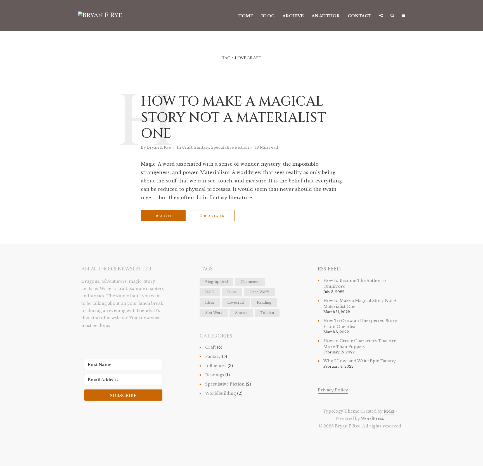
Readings (214, 374)
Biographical (216, 282)
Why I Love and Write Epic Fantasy (359, 360)
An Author (326, 15)
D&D (209, 292)
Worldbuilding (220, 393)
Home (245, 15)
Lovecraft (235, 302)
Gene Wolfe (260, 292)
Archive (293, 15)
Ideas (209, 302)
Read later (214, 216)
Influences (215, 365)
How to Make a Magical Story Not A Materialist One (233, 118)
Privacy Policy (333, 390)
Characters (250, 282)
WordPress (372, 418)
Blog (268, 15)
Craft (187, 147)
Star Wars (213, 313)
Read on (163, 216)
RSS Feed (329, 268)
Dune (232, 292)
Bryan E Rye (159, 147)
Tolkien (267, 313)
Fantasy (201, 147)
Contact (359, 15)
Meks (389, 411)
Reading (264, 302)
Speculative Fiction (230, 147)
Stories (241, 313)
